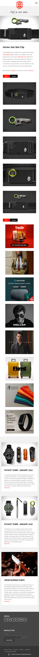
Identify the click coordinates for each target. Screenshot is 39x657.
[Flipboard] (17, 619)
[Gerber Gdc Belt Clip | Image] (19, 29)
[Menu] (36, 3)
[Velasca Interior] (19, 263)
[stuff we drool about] (19, 12)
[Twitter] (9, 619)
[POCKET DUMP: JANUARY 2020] (19, 508)
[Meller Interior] (19, 316)
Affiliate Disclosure (10, 651)
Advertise (27, 649)
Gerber (13, 70)
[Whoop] (19, 422)
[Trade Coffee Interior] (19, 236)
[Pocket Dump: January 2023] (19, 454)
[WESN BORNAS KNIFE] (19, 564)
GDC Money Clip (7, 54)
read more (7, 487)
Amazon (31, 70)
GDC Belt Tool (22, 57)
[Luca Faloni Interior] (19, 342)
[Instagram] (21, 619)
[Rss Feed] (25, 619)
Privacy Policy (8, 649)
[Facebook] (5, 619)
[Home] (19, 5)
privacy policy (24, 637)
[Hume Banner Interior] (19, 289)
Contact (21, 649)
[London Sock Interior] (19, 395)
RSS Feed (15, 649)
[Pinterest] (13, 619)
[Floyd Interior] (19, 369)
